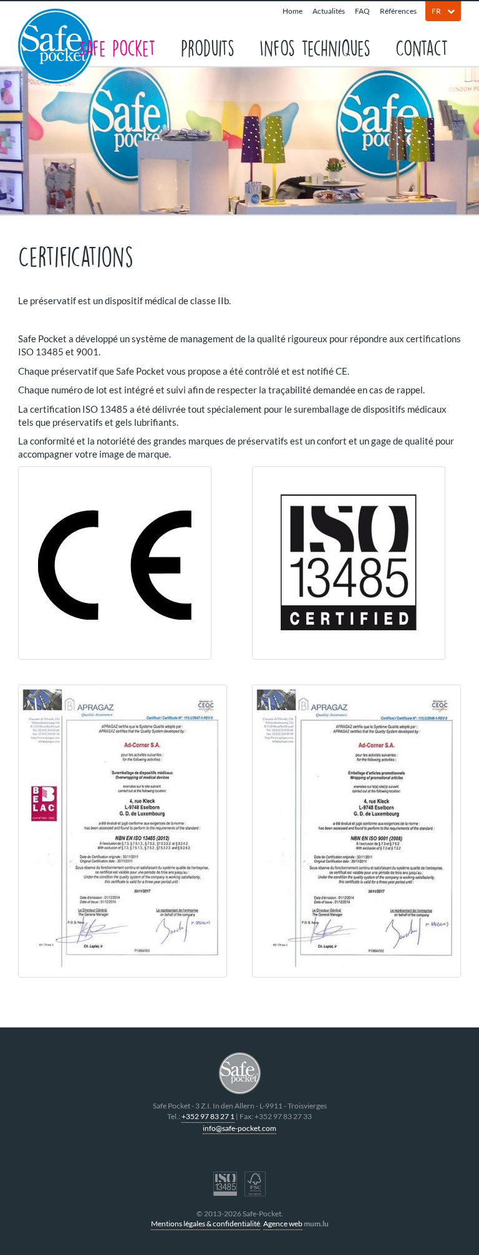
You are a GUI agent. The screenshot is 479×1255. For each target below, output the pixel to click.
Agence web (282, 1223)
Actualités (328, 11)
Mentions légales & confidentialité (205, 1223)
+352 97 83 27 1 (208, 1116)
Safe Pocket (117, 47)
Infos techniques (314, 47)
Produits (208, 47)
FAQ (362, 11)
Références (398, 11)
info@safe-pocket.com (239, 1128)
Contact (421, 47)
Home (292, 11)
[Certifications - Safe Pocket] (122, 563)
